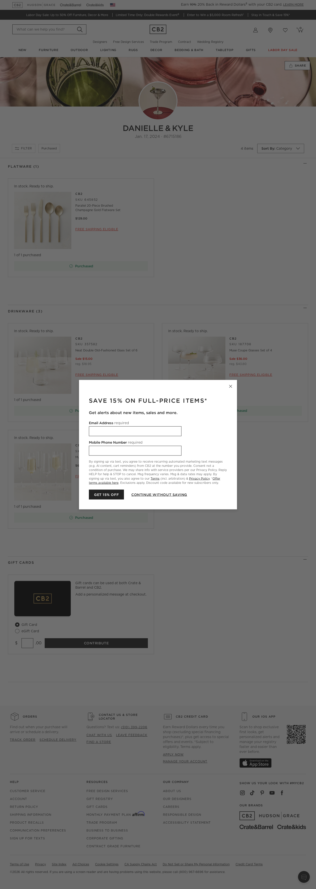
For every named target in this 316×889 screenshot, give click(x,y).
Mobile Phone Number (115, 442)
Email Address (109, 422)
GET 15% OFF (106, 494)
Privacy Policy (199, 478)
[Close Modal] (230, 386)
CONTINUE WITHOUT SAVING (159, 494)
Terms (155, 478)
